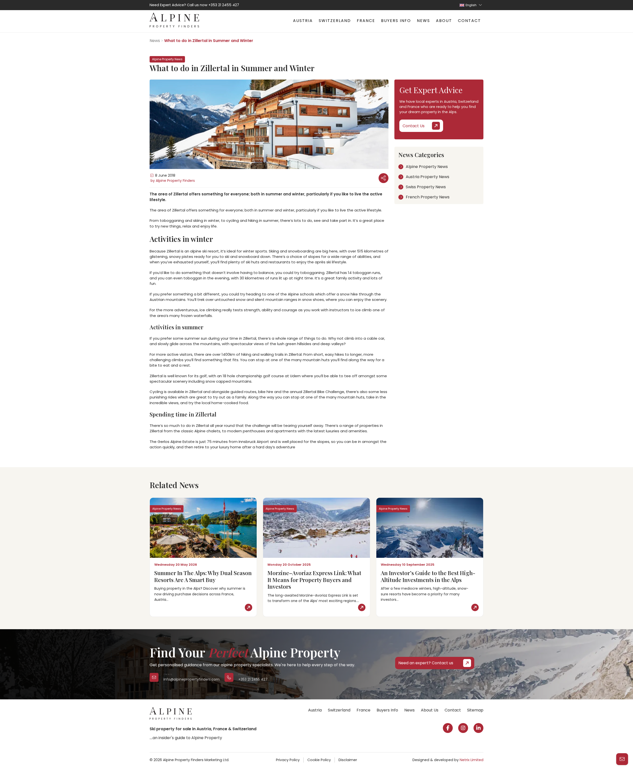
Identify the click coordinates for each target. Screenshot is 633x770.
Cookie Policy (319, 759)
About (444, 20)
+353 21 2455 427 (223, 4)
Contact (469, 20)
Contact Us (414, 126)
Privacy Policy (288, 759)
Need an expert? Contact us (425, 663)
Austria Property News (427, 177)
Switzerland (335, 20)
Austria (303, 20)
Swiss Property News (426, 187)
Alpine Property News (427, 166)
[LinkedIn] (478, 728)
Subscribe (552, 754)
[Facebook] (448, 728)
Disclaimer (348, 759)
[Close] (623, 693)
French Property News (428, 197)
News (423, 20)
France (366, 20)
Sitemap (475, 710)
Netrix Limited (471, 759)
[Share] (383, 178)
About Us (429, 710)
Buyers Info (396, 20)
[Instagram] (463, 728)
